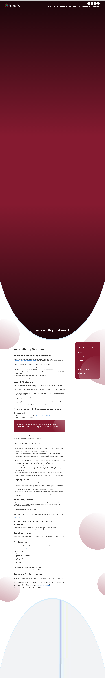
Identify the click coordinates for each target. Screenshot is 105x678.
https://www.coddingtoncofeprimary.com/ (25, 360)
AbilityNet (16, 378)
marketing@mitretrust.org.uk (43, 585)
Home (15, 345)
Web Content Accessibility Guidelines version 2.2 (47, 415)
